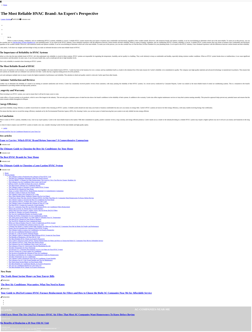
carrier (5, 128)
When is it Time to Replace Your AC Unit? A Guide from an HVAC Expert (32, 223)
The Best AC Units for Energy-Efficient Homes (23, 233)
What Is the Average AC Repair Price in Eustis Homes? (26, 208)
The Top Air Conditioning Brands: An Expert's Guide (25, 214)
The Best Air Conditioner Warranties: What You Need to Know (28, 178)
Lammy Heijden (6, 19)
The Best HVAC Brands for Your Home (21, 189)
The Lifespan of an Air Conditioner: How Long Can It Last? (27, 182)
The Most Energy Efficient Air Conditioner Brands (24, 185)
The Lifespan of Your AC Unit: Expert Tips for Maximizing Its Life (29, 246)
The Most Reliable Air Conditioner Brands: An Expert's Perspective (30, 264)
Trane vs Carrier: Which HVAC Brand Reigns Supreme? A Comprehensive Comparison (36, 191)
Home (5, 5)
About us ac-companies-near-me (46, 328)
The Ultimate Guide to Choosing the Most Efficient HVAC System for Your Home (34, 235)
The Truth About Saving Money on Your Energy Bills (25, 262)
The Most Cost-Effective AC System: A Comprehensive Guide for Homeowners (34, 255)
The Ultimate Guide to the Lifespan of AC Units (24, 194)
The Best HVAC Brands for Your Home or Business (25, 219)
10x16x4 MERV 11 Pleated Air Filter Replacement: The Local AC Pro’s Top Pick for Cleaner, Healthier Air (42, 180)
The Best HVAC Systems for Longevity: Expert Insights (26, 205)
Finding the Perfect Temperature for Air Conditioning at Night (28, 216)
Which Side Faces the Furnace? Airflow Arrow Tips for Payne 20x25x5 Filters (33, 210)
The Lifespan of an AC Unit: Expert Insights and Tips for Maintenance (31, 260)
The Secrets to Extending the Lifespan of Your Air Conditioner (28, 253)
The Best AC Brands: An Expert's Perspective (23, 212)
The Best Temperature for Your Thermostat (22, 248)
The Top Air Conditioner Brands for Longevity (23, 232)
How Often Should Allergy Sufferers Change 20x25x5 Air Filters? (29, 196)
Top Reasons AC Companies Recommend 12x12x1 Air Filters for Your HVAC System (36, 249)
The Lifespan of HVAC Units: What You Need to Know (26, 242)
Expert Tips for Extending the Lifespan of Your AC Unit (26, 224)
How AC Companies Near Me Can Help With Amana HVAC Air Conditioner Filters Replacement (39, 207)
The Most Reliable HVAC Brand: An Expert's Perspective (27, 239)
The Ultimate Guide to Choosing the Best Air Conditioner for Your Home (31, 200)
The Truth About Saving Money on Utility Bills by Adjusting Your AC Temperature (35, 217)
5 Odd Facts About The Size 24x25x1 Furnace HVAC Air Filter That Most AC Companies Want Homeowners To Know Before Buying (51, 198)
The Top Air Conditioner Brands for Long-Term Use (25, 265)
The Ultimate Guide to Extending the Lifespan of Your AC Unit (28, 203)
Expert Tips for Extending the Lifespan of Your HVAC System (28, 228)
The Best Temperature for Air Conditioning (22, 256)
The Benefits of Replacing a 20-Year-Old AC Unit (24, 237)
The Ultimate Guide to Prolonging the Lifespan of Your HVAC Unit (30, 176)
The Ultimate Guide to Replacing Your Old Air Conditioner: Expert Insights (32, 258)
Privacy (38, 330)
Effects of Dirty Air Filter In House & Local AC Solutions (27, 184)
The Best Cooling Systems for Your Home (22, 192)
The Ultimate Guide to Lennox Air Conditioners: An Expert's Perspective (31, 230)
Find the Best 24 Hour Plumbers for (24, 42)
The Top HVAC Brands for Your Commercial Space (25, 221)
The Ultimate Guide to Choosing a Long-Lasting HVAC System (29, 187)
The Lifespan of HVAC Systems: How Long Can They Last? (28, 201)
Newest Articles (10, 175)
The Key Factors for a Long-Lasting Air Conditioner (25, 251)
